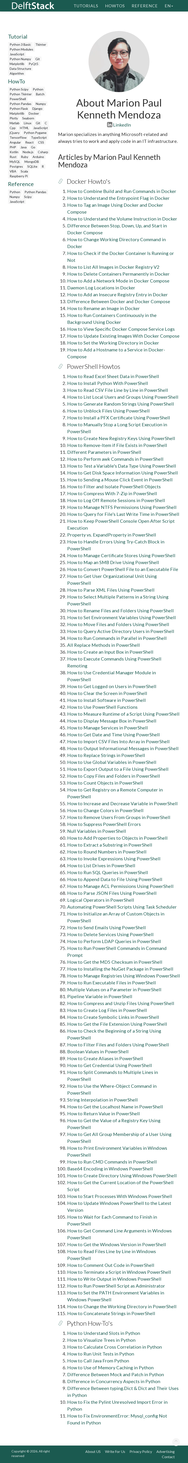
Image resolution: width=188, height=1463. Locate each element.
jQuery (14, 133)
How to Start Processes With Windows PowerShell (119, 1196)
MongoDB (32, 162)
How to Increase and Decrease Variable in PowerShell (122, 803)
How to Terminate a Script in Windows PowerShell (119, 1272)
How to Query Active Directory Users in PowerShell (120, 631)
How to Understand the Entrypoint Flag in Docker (118, 198)
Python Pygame (35, 133)
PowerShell (18, 99)
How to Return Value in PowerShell (103, 1113)
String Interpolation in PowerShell (102, 1099)
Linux (27, 123)
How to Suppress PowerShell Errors (104, 824)
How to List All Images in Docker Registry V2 (113, 267)
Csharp (43, 152)
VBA (13, 171)
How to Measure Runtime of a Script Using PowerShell (123, 714)
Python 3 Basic (20, 44)
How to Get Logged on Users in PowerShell (111, 686)
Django (37, 108)
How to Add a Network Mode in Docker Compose (118, 280)
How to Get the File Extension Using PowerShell (117, 1024)
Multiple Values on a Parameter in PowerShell (114, 989)
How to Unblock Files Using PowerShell (108, 410)
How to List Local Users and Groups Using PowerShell (122, 397)
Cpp (13, 128)
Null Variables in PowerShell (96, 831)
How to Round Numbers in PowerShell (107, 851)
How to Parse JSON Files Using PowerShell (112, 893)
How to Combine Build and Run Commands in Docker (121, 191)
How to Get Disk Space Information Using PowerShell (122, 472)
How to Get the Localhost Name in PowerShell (115, 1106)
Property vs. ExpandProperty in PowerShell (111, 534)
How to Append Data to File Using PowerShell (114, 879)
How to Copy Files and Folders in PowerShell (113, 776)
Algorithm (17, 73)
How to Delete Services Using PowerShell (110, 934)
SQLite (32, 166)
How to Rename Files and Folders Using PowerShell (120, 610)
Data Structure (20, 69)
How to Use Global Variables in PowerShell (111, 762)
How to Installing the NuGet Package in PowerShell (120, 969)
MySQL (15, 162)
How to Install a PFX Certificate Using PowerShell (118, 417)
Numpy (41, 104)
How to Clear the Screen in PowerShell (107, 693)
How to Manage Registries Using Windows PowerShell (123, 975)
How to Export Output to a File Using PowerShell (118, 769)
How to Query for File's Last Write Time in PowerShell (123, 514)
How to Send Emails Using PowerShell (106, 927)
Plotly (14, 118)
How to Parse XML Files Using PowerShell (111, 590)
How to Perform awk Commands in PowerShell (115, 459)
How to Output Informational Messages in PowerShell (123, 748)
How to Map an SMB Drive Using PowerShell (113, 562)
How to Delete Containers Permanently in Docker (118, 274)
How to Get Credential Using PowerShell (109, 1065)
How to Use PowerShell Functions (102, 707)
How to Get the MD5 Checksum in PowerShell (114, 962)
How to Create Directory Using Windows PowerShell (122, 1175)
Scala (24, 171)
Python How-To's (90, 1323)
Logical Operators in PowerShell (100, 900)
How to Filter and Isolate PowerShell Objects (114, 486)
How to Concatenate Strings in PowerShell (111, 1313)
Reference (145, 5)
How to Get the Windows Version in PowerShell (116, 1244)
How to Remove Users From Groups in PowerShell (118, 817)
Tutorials (86, 5)
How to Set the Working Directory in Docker (113, 342)
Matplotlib (17, 64)
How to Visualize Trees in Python (101, 1340)
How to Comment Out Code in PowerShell (110, 1265)
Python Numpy (20, 59)
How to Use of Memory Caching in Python (110, 1367)
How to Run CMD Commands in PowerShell (112, 1161)
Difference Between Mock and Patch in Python (115, 1374)
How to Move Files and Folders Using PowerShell (118, 624)
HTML (24, 128)
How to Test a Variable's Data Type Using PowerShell (121, 466)
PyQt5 (33, 64)
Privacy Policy (141, 1451)
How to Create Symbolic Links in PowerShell (113, 1017)
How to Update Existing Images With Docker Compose (123, 336)
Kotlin (14, 152)
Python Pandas (20, 104)
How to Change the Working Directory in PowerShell (122, 1306)
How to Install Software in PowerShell (106, 700)
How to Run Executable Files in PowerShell (111, 982)
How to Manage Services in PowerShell (107, 727)
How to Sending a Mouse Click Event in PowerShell (120, 479)
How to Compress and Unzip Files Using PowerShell (120, 1003)
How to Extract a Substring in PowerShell (109, 844)
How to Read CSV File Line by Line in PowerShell (117, 390)
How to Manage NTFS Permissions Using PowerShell (122, 507)
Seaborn (28, 118)
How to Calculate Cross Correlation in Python (114, 1347)
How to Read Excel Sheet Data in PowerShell (113, 376)
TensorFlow (18, 137)
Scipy (28, 197)
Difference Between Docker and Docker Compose (118, 301)
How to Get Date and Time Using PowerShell (113, 734)
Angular (15, 142)
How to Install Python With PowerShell (107, 383)
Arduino (38, 157)
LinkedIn (122, 124)
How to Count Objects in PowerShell (105, 782)
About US (93, 1451)
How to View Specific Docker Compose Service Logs (121, 329)
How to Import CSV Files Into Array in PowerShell (118, 741)
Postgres (16, 166)
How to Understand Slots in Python (103, 1333)
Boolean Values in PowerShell (98, 1051)
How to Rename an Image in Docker (103, 308)
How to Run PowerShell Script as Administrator (116, 1285)
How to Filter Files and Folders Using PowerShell (118, 1044)
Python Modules (21, 49)
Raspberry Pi (19, 176)
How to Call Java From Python (98, 1360)
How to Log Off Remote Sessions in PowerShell (116, 500)
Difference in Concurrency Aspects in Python (113, 1381)
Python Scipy (19, 89)
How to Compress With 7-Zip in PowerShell (112, 493)
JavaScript (17, 54)
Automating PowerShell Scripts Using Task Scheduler (122, 906)
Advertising (165, 1451)
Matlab (14, 123)
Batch (40, 94)
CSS (41, 142)
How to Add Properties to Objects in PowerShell (117, 838)
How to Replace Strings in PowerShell (106, 755)
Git (37, 59)
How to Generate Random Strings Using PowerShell (120, 404)
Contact (168, 1457)
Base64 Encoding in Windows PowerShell (110, 1168)
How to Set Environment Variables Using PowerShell (121, 617)
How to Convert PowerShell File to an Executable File (122, 569)
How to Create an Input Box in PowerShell (110, 652)
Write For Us (115, 1451)
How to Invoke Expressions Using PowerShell (113, 858)
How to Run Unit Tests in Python (100, 1353)
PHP (13, 147)
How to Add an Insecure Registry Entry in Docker (117, 294)
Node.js (28, 152)
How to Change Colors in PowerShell (105, 810)
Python (38, 89)
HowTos (115, 5)
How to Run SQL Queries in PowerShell (107, 872)
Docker (34, 113)
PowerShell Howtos (93, 366)
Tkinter (40, 44)
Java (23, 147)
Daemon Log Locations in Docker (101, 287)
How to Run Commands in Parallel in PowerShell (117, 638)
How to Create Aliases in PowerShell (105, 1058)
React (29, 142)
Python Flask (19, 108)
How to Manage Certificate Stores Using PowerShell (121, 555)
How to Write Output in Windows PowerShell (114, 1279)
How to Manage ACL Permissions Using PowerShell (120, 886)
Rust (13, 157)
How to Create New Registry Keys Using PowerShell (121, 438)
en (168, 5)
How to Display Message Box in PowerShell (111, 720)
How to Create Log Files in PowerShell (107, 1010)
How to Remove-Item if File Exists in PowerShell (117, 445)
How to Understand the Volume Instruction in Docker (122, 218)
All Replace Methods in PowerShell (103, 645)
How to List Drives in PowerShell (101, 865)
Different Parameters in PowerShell (104, 452)
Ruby (24, 157)
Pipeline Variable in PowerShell (99, 996)
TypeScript (39, 137)
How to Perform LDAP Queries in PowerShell (114, 941)
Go (33, 147)
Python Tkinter (21, 94)
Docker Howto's (89, 181)
